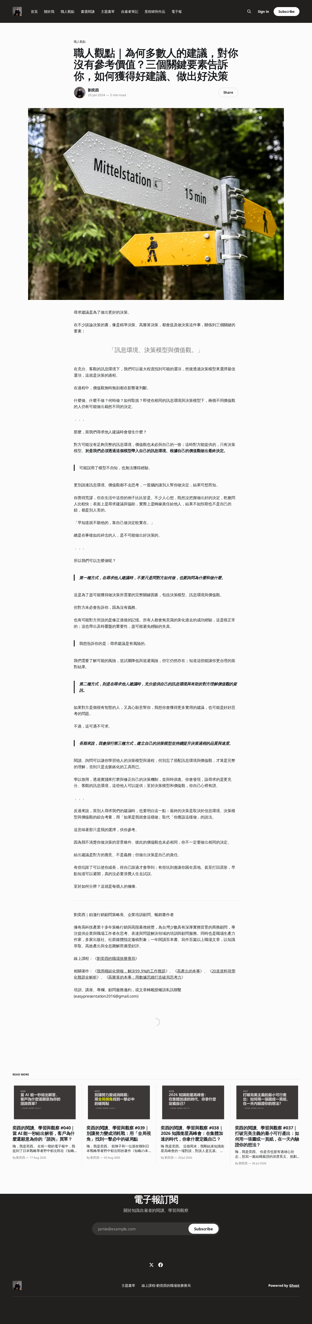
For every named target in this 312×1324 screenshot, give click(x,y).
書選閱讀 (88, 11)
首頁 (34, 11)
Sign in (263, 11)
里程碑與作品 (155, 11)
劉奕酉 (93, 90)
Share (228, 92)
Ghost (294, 1285)
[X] (151, 1265)
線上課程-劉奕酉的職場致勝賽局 (166, 1285)
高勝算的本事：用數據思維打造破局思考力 (144, 977)
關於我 (49, 11)
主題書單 (108, 11)
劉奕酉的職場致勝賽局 (116, 958)
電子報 (177, 11)
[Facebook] (160, 1265)
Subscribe (286, 11)
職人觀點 (67, 11)
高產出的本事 (188, 971)
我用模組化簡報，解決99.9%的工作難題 (131, 971)
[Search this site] (249, 11)
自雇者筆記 (129, 11)
